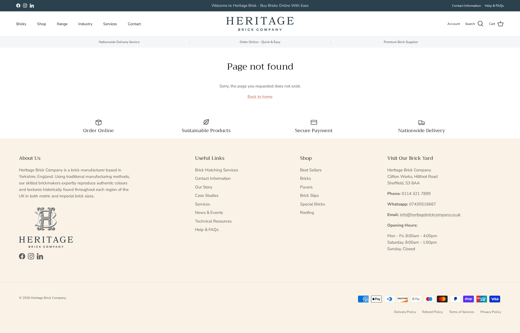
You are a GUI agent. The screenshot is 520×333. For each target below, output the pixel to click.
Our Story (203, 187)
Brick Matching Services (216, 170)
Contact (134, 24)
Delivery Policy (405, 312)
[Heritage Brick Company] (260, 24)
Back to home (260, 96)
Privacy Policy (490, 312)
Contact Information (466, 6)
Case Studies (206, 195)
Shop (41, 24)
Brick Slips (309, 195)
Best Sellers (310, 170)
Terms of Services (461, 312)
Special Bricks (312, 204)
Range (62, 24)
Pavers (306, 187)
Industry (85, 24)
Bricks (21, 24)
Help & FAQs (494, 6)
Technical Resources (213, 221)
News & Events (209, 212)
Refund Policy (432, 312)
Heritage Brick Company (48, 298)
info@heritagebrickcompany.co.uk (430, 214)
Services (110, 24)
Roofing (307, 212)
